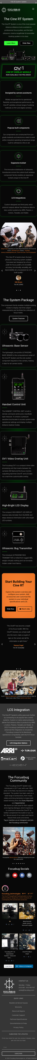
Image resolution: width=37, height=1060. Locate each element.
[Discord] (29, 875)
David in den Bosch (25, 698)
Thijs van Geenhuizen (11, 696)
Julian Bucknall (18, 661)
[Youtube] (14, 875)
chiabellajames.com (10, 252)
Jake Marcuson (15, 250)
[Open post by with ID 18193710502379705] (10, 911)
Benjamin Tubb (18, 279)
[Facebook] (22, 875)
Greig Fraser (4, 248)
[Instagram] (7, 875)
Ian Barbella (15, 857)
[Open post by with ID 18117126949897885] (27, 911)
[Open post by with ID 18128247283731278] (10, 941)
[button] (1, 3)
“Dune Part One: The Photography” (26, 252)
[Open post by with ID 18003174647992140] (27, 941)
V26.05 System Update (18, 2)
